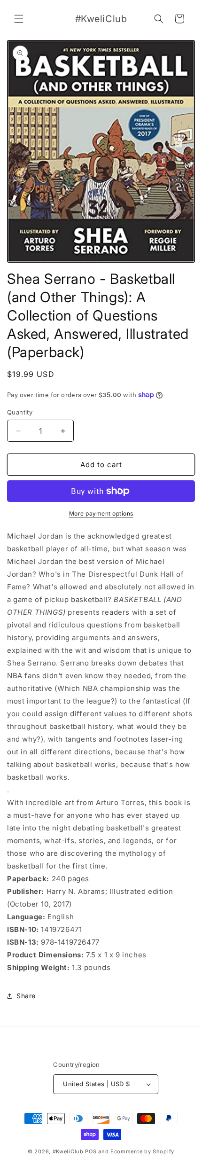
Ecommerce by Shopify (142, 1151)
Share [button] (26, 996)
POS (90, 1151)
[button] (18, 18)
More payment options (101, 513)
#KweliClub (68, 1151)
